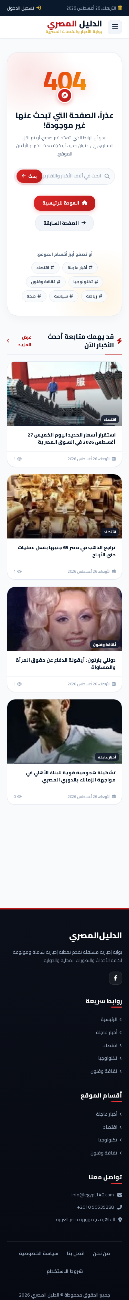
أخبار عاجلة (106, 1033)
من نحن (101, 1253)
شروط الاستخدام (64, 1271)
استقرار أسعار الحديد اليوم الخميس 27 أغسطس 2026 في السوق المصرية (72, 438)
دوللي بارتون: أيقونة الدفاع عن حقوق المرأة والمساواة (65, 663)
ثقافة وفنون (103, 1071)
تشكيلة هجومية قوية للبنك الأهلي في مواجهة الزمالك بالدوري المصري (71, 776)
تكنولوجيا (107, 1058)
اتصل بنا (76, 1253)
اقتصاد (110, 1046)
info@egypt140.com (93, 1195)
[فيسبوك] (115, 978)
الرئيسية (109, 1019)
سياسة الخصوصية (38, 1253)
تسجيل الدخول (20, 8)
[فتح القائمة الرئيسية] (115, 27)
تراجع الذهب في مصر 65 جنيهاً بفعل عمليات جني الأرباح (67, 551)
